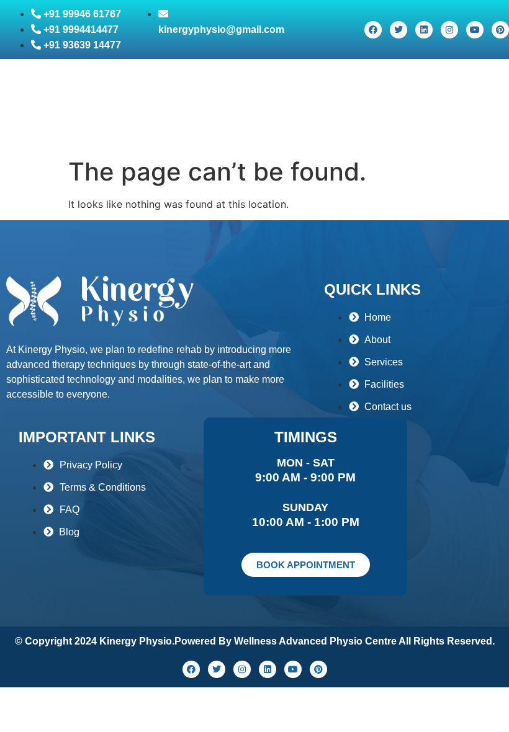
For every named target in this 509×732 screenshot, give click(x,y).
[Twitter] (398, 29)
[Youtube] (475, 29)
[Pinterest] (500, 29)
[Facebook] (373, 29)
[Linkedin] (424, 29)
